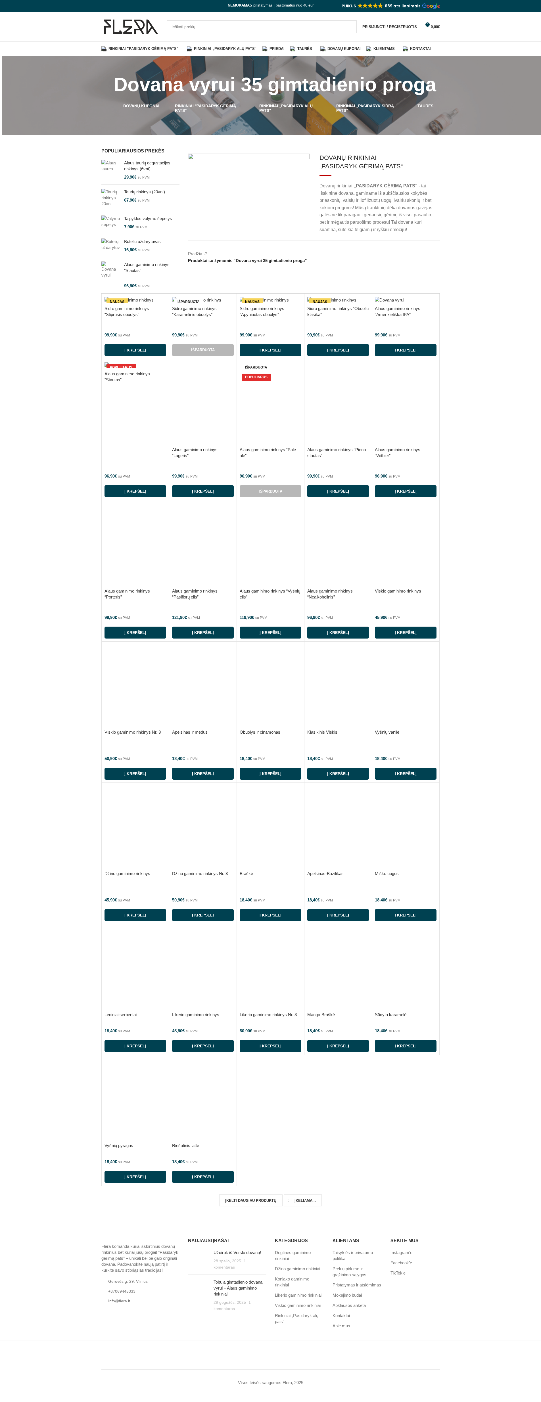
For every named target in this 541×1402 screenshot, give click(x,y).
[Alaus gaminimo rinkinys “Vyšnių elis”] (270, 544)
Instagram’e (401, 1252)
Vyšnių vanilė (387, 732)
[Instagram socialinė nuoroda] (111, 6)
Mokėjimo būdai (347, 1295)
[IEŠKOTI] (350, 26)
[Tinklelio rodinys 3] (426, 254)
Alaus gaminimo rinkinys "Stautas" (147, 267)
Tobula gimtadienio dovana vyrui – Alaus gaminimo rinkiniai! (238, 1288)
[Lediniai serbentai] (135, 968)
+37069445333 (121, 1291)
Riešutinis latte (185, 1145)
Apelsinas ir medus (190, 732)
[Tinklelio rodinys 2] (416, 254)
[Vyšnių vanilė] (405, 685)
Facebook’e (401, 1263)
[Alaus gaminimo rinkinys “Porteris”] (135, 544)
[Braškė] (270, 827)
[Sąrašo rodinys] (406, 254)
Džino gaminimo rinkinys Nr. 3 (200, 873)
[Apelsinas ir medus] (203, 685)
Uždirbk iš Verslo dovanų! (237, 1252)
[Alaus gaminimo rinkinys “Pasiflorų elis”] (203, 544)
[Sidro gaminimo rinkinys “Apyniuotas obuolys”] (270, 299)
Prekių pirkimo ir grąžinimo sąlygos (349, 1272)
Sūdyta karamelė (390, 1014)
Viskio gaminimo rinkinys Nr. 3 (133, 732)
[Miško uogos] (405, 827)
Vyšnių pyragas (119, 1145)
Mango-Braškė (321, 1014)
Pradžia (195, 253)
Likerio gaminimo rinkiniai (298, 1295)
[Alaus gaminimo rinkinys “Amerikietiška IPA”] (405, 299)
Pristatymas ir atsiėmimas (357, 1285)
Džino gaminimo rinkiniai (297, 1269)
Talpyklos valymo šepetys (148, 218)
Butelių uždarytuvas (142, 241)
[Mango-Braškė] (338, 968)
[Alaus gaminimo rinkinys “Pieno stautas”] (338, 403)
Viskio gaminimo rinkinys (398, 591)
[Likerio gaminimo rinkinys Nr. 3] (270, 968)
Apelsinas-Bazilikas (325, 873)
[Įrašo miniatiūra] (198, 1260)
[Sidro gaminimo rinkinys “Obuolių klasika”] (338, 299)
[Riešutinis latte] (203, 1099)
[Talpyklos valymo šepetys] (110, 222)
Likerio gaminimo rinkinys (195, 1014)
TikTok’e (398, 1273)
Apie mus (341, 1326)
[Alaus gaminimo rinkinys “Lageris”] (203, 403)
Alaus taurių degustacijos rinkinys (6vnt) (147, 165)
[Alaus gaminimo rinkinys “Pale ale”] (270, 403)
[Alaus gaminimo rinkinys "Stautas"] (110, 275)
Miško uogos (387, 873)
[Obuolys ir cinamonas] (270, 685)
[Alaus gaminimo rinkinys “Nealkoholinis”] (338, 544)
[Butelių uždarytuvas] (110, 245)
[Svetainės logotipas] (131, 26)
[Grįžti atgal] (106, 84)
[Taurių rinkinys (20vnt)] (110, 198)
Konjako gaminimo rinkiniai (292, 1282)
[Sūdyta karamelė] (405, 968)
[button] (390, 6)
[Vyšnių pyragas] (135, 1099)
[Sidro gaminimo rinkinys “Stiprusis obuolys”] (135, 299)
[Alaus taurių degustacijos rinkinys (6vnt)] (110, 170)
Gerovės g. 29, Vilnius (128, 1281)
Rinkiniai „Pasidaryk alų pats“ (296, 1318)
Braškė (246, 873)
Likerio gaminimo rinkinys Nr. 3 (268, 1014)
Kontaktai (341, 1315)
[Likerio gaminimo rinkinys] (203, 968)
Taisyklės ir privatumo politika (353, 1255)
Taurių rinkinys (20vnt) (144, 191)
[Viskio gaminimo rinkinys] (405, 544)
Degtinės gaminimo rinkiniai (293, 1255)
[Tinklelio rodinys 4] (436, 254)
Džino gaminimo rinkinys (127, 873)
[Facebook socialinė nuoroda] (104, 6)
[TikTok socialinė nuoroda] (118, 6)
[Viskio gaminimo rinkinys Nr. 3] (135, 685)
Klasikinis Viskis (322, 732)
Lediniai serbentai (121, 1014)
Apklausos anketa (349, 1305)
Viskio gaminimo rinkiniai (298, 1305)
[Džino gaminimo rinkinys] (135, 827)
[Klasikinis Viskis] (338, 685)
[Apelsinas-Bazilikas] (338, 827)
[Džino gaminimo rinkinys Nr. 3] (203, 827)
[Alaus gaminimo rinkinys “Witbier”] (405, 403)
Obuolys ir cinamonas (260, 732)
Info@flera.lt (119, 1301)
